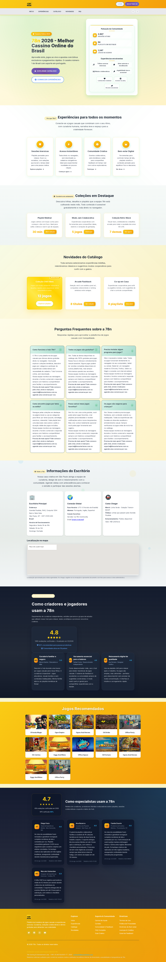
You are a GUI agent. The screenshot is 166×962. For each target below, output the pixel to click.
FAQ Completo (100, 930)
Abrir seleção (50, 232)
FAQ (80, 11)
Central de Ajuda (101, 920)
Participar (89, 232)
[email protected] (78, 520)
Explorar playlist (44, 304)
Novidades (74, 930)
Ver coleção (90, 304)
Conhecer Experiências (49, 80)
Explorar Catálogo (47, 71)
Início (73, 920)
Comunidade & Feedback (104, 927)
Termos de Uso (125, 920)
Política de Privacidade (127, 924)
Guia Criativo (99, 933)
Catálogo (74, 927)
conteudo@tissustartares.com (83, 955)
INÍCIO (31, 11)
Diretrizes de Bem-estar (128, 927)
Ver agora (128, 232)
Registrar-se (132, 4)
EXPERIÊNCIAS (43, 11)
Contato (98, 924)
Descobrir (129, 304)
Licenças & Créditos (126, 930)
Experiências (75, 924)
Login (120, 4)
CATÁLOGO (57, 11)
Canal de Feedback (126, 933)
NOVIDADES (70, 11)
